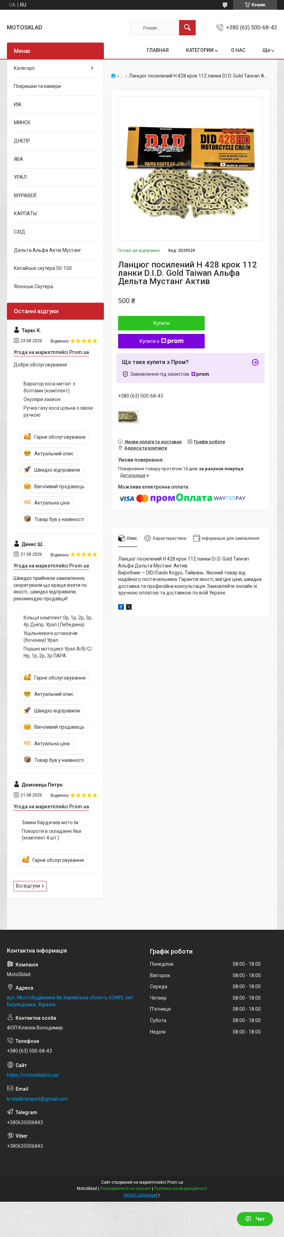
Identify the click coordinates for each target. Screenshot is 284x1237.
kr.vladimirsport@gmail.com (37, 1099)
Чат (260, 1219)
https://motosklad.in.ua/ (33, 1075)
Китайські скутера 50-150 (43, 268)
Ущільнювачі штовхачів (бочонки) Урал (51, 636)
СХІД (19, 232)
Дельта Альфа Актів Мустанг (47, 250)
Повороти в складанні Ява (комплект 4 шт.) (51, 834)
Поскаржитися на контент (125, 1188)
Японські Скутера (33, 286)
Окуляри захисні (42, 399)
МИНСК (22, 122)
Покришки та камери (37, 86)
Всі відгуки (28, 886)
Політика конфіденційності (180, 1188)
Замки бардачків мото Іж (50, 822)
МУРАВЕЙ (25, 195)
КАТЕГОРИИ (200, 50)
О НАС (238, 50)
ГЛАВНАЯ (158, 50)
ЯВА (18, 159)
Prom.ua (175, 1182)
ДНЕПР (22, 141)
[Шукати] (187, 27)
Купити (161, 323)
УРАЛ (20, 177)
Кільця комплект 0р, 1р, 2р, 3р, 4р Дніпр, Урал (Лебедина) (58, 621)
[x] (129, 608)
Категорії (24, 68)
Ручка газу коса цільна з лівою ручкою (58, 411)
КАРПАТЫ (25, 213)
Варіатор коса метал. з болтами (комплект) (49, 387)
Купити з (149, 341)
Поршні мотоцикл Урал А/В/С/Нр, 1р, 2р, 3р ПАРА (58, 652)
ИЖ (17, 104)
